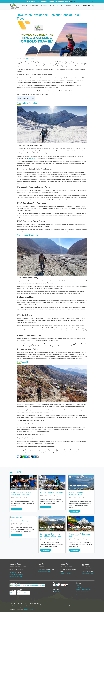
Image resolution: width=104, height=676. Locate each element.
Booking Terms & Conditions (83, 591)
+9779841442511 (86, 6)
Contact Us (79, 595)
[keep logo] (41, 585)
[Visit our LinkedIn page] (62, 585)
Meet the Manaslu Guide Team (83, 589)
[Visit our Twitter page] (57, 585)
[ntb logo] (20, 585)
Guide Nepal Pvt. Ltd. (40, 605)
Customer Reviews (81, 593)
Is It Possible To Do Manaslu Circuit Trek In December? (21, 494)
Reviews (68, 6)
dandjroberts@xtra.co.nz (88, 573)
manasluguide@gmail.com (16, 574)
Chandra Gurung (30, 58)
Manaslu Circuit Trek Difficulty (51, 493)
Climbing (44, 6)
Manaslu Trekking (32, 6)
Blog (62, 6)
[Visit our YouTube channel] (59, 585)
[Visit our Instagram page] (67, 585)
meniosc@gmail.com (65, 573)
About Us (76, 6)
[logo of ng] (13, 585)
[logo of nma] (34, 585)
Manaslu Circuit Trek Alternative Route (76, 494)
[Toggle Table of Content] (32, 98)
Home (23, 6)
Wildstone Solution (28, 609)
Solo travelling (32, 158)
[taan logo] (26, 585)
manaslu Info (54, 6)
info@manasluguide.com (16, 576)
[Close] (92, 1)
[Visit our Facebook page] (54, 585)
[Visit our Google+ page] (64, 585)
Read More (16, 509)
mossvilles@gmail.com (44, 571)
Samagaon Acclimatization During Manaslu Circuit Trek (50, 535)
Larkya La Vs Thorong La (20, 521)
